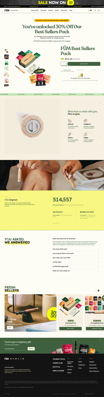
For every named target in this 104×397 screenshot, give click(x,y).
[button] (71, 10)
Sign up (31, 348)
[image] (52, 2)
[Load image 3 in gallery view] (6, 62)
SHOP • (10, 327)
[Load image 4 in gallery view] (6, 68)
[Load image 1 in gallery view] (6, 51)
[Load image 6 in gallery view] (6, 80)
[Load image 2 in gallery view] (6, 57)
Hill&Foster (91, 393)
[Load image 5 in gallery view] (6, 74)
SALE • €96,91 (70, 328)
